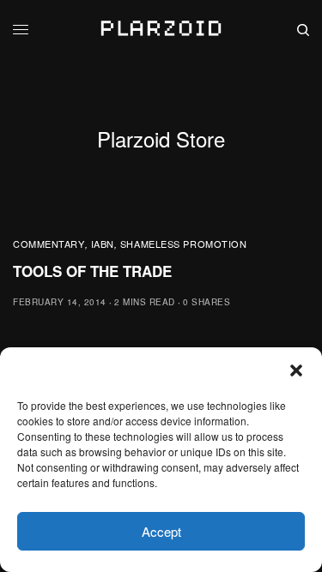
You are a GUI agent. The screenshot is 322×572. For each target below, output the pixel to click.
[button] (296, 370)
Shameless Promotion (183, 243)
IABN (102, 243)
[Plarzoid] (161, 30)
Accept (161, 531)
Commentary (49, 243)
